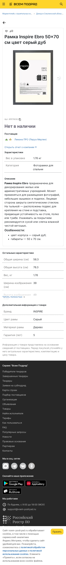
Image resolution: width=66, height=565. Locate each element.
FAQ (4, 427)
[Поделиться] (11, 31)
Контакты (7, 450)
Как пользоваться (12, 422)
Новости (7, 436)
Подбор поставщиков (14, 394)
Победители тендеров (14, 371)
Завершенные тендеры (15, 376)
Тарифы (6, 418)
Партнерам (8, 446)
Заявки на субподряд (14, 385)
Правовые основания (14, 441)
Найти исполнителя (12, 413)
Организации (9, 399)
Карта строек (9, 390)
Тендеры (7, 380)
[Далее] (58, 77)
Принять (57, 531)
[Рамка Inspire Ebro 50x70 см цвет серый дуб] (33, 77)
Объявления (9, 404)
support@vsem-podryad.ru (22, 509)
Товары (6, 408)
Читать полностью (12, 296)
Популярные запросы (14, 432)
